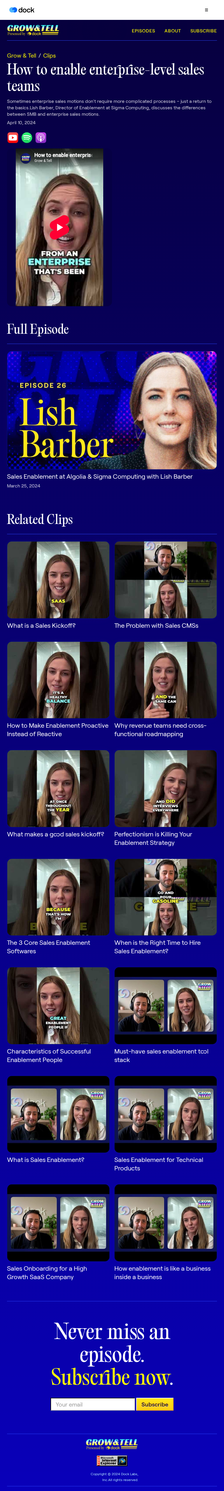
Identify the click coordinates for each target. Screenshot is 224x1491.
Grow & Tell (21, 55)
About (172, 30)
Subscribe (203, 30)
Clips (49, 55)
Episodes (143, 30)
